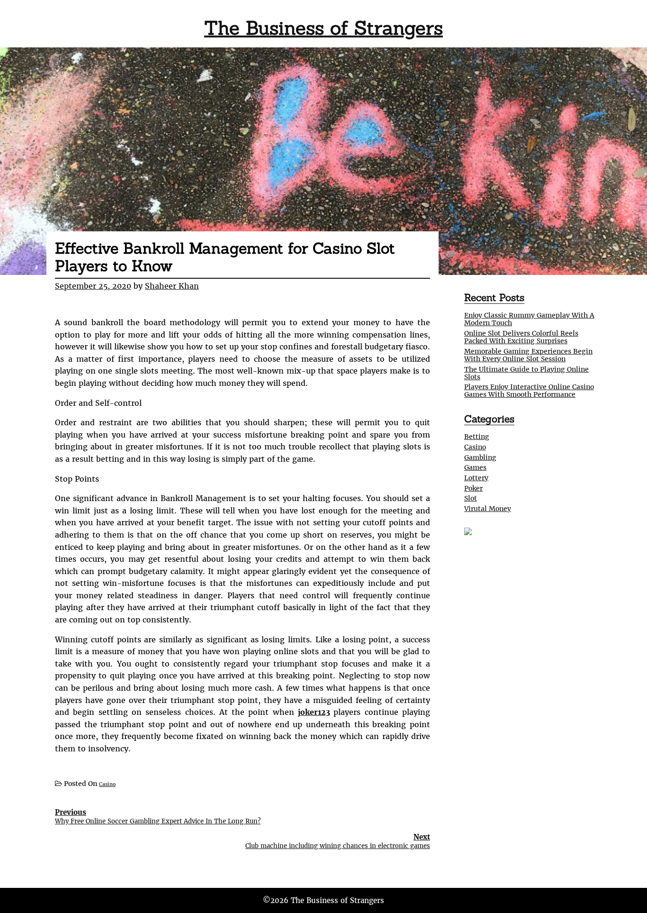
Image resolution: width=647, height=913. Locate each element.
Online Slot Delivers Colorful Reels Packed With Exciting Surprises (521, 337)
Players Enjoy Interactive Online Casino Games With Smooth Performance (529, 391)
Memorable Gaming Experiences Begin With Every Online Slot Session (528, 355)
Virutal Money (487, 508)
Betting (476, 436)
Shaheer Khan (172, 286)
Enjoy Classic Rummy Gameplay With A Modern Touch (529, 319)
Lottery (476, 478)
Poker (473, 488)
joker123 (314, 712)
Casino (107, 784)
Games (475, 467)
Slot (470, 498)
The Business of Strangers (323, 28)
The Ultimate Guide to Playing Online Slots (526, 373)
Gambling (480, 457)
